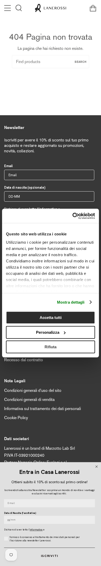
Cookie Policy (16, 417)
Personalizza (47, 332)
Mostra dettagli (71, 302)
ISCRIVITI (49, 556)
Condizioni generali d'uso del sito (32, 390)
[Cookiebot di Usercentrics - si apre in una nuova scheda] (72, 216)
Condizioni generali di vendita (29, 399)
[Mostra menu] (8, 8)
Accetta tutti (51, 317)
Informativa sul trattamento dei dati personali (42, 408)
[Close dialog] (96, 466)
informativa (36, 529)
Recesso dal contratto (23, 359)
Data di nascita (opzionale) (24, 187)
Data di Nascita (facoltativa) (20, 512)
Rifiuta (50, 347)
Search (80, 61)
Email (8, 166)
